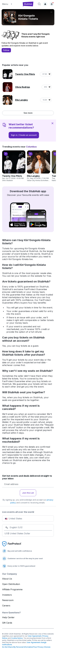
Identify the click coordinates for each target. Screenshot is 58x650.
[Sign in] (45, 4)
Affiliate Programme (12, 589)
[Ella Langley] (38, 166)
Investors (7, 594)
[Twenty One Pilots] (13, 166)
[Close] (52, 123)
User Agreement (34, 636)
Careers (6, 605)
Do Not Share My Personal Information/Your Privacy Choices (26, 647)
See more (28, 113)
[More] (51, 12)
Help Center (8, 617)
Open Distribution (11, 584)
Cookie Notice (17, 638)
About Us (7, 578)
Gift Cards (7, 622)
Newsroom (7, 600)
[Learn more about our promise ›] (12, 543)
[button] (10, 4)
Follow (6, 50)
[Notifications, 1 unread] (52, 4)
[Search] (39, 4)
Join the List (28, 493)
